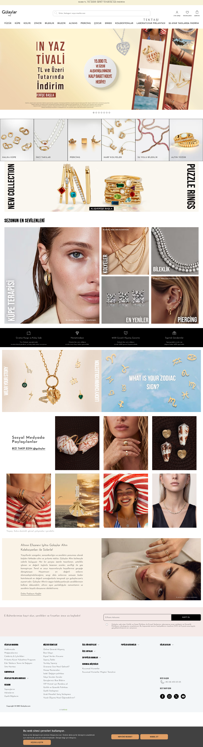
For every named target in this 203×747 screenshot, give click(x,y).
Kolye (27, 23)
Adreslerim (9, 693)
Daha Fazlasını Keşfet (31, 594)
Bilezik (61, 23)
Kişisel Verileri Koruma (53, 656)
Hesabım (7, 685)
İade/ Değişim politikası (53, 674)
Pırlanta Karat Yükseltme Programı (20, 660)
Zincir (38, 23)
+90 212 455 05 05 (172, 682)
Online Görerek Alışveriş (53, 649)
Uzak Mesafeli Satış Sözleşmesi (57, 694)
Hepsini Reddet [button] (125, 737)
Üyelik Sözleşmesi (51, 691)
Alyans (73, 23)
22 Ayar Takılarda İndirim (184, 23)
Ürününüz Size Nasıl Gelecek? (56, 667)
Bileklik (49, 23)
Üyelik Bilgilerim (11, 696)
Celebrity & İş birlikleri (14, 656)
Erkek (108, 23)
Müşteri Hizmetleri (50, 644)
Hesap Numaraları (51, 670)
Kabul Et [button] (154, 737)
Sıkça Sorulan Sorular (52, 677)
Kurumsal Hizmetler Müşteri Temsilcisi (99, 672)
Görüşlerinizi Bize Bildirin (54, 681)
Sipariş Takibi (49, 660)
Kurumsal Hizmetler (91, 669)
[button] (93, 112)
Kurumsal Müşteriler (90, 664)
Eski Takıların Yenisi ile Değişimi (18, 663)
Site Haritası (10, 667)
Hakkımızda (9, 649)
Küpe (17, 23)
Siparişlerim (9, 689)
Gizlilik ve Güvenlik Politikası (55, 687)
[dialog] (101, 737)
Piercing (86, 23)
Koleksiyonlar (124, 23)
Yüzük (7, 23)
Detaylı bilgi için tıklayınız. (66, 738)
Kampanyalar (9, 672)
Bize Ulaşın (48, 653)
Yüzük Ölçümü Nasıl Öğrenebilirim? (59, 698)
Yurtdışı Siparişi (50, 663)
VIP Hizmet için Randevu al (55, 684)
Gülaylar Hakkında (11, 644)
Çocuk (98, 23)
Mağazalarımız (11, 653)
